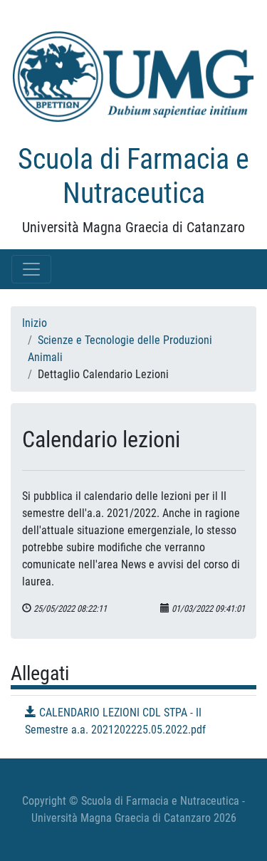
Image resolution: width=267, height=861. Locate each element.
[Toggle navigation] (31, 269)
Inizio (34, 323)
